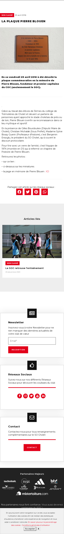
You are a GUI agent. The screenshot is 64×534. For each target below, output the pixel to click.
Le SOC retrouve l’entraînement (24, 268)
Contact (32, 448)
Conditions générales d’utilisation (36, 525)
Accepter (30, 528)
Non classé (7, 15)
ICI (47, 171)
